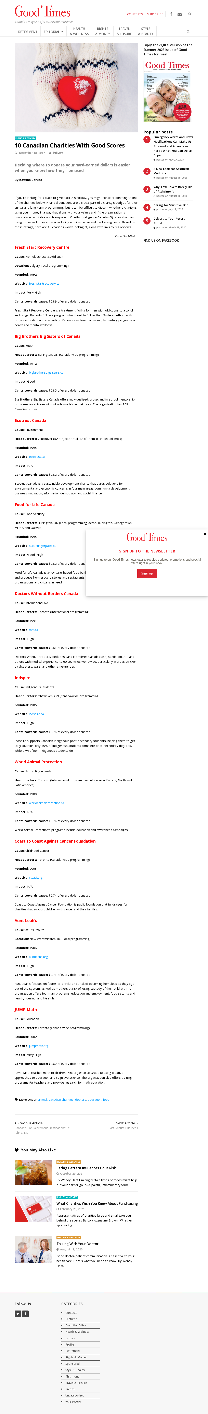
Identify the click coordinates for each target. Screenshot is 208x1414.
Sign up (147, 573)
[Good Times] (42, 16)
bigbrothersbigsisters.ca (46, 372)
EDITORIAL (52, 32)
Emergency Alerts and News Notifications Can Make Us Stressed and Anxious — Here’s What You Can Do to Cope (173, 146)
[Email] (179, 14)
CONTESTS (135, 14)
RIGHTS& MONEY (102, 31)
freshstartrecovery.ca (44, 283)
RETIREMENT (27, 32)
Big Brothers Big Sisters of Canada (47, 336)
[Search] (188, 31)
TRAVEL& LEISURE (124, 31)
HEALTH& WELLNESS (79, 31)
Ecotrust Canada (30, 420)
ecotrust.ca (37, 456)
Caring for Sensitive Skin (171, 205)
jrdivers (58, 153)
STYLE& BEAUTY (145, 31)
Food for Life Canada (35, 504)
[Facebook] (171, 14)
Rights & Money (25, 138)
